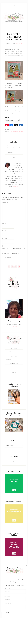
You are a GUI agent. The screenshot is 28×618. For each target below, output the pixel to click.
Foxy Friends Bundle (14, 131)
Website (4, 238)
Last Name (14, 356)
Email (4, 230)
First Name (14, 348)
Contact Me (15, 186)
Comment (5, 202)
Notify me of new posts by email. (10, 253)
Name (4, 223)
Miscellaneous (13, 129)
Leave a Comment (18, 43)
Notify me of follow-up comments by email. (13, 248)
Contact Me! (14, 326)
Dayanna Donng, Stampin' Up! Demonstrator (14, 17)
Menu (15, 6)
